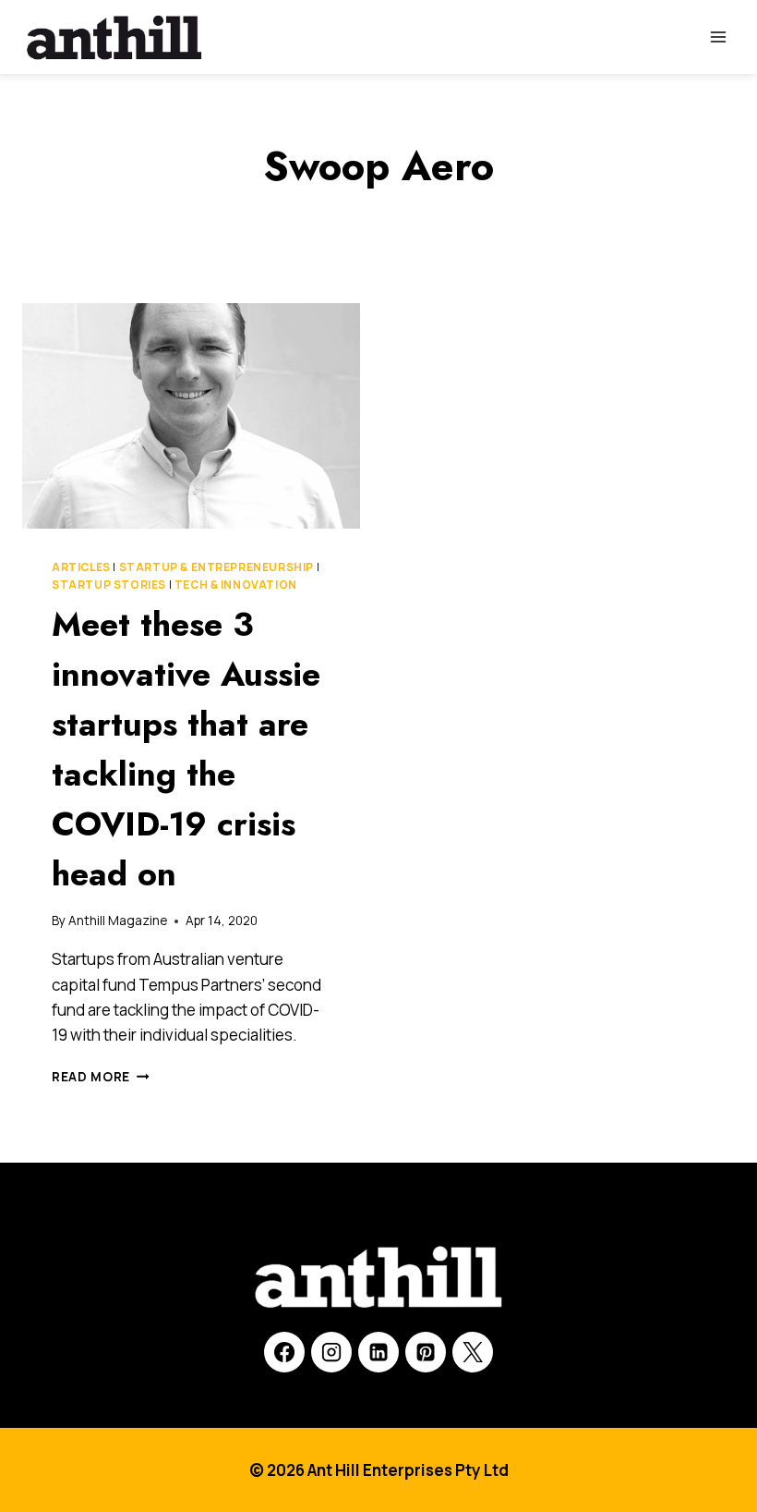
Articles (81, 567)
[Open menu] (718, 36)
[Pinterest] (425, 1352)
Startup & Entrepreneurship (216, 567)
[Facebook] (284, 1352)
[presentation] (191, 416)
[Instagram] (331, 1352)
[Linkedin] (378, 1352)
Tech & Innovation (235, 584)
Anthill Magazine (117, 920)
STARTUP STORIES (109, 584)
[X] (472, 1352)
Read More (101, 1076)
